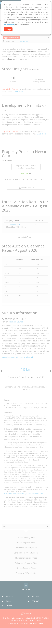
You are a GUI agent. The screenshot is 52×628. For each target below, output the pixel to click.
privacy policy (9, 25)
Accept (8, 29)
